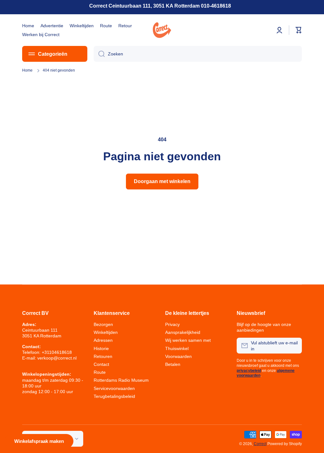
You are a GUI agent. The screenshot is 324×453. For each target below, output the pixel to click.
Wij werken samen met (188, 340)
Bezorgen (103, 324)
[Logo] (162, 30)
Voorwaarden (178, 356)
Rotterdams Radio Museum (121, 380)
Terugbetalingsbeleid (114, 396)
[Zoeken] (99, 54)
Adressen (103, 340)
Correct (260, 444)
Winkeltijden (106, 332)
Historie (101, 348)
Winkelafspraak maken (39, 441)
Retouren (103, 356)
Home (27, 70)
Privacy (172, 324)
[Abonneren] (294, 346)
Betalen (172, 364)
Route (100, 372)
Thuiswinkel (177, 348)
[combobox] (198, 54)
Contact (101, 364)
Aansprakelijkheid (182, 332)
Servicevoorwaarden (114, 388)
